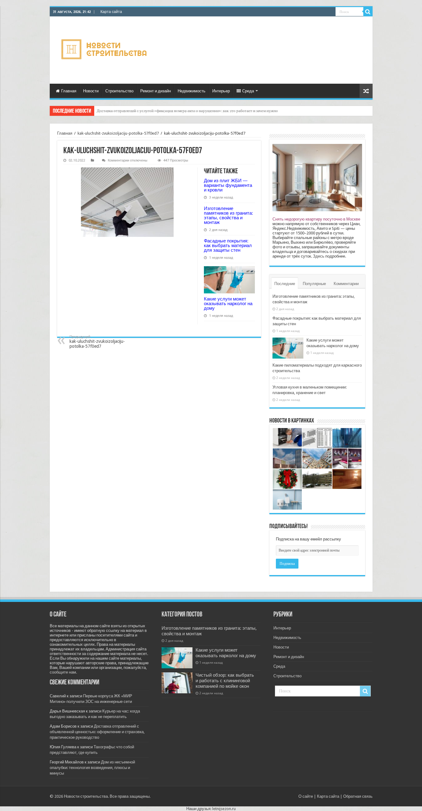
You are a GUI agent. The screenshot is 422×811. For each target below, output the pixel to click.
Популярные (314, 283)
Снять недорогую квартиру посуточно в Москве (316, 219)
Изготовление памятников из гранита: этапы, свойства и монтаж (228, 215)
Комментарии (346, 283)
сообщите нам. (63, 672)
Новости (91, 91)
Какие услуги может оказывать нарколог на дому (228, 303)
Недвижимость (191, 91)
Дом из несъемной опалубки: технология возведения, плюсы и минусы (92, 767)
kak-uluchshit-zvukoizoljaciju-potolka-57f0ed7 (118, 133)
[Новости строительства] (104, 50)
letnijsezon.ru (224, 808)
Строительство (119, 91)
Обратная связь (358, 796)
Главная (68, 91)
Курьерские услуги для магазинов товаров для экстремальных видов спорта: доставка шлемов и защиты (187, 110)
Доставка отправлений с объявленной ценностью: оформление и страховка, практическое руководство (97, 732)
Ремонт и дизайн (155, 91)
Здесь (318, 256)
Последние (284, 283)
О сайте (305, 796)
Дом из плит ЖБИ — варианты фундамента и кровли (228, 185)
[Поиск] (368, 11)
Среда (248, 91)
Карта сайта (111, 12)
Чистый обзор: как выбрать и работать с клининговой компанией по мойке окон (225, 680)
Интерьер (221, 91)
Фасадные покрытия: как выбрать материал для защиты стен (228, 245)
